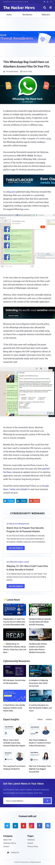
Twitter (12, 489)
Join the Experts (16, 548)
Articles (49, 719)
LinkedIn (23, 489)
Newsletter (27, 15)
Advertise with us (9, 843)
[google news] (47, 825)
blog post (11, 192)
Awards (30, 843)
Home (9, 15)
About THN (7, 840)
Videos (40, 719)
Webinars (46, 15)
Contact (6, 846)
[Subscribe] (47, 800)
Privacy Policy (33, 846)
